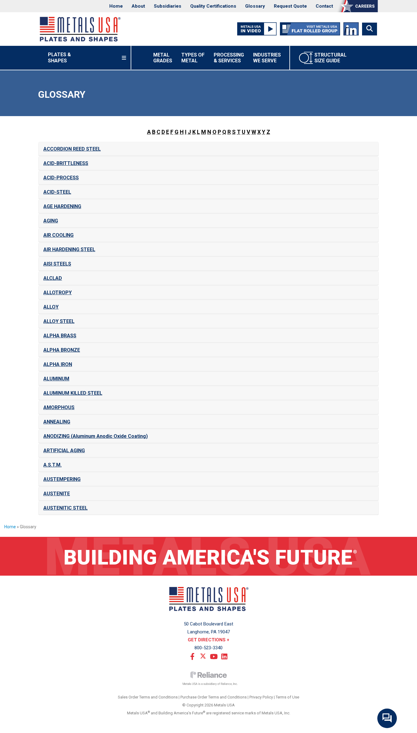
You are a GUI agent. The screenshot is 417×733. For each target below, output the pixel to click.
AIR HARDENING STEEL (69, 249)
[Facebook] (192, 656)
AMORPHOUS (58, 407)
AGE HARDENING (62, 206)
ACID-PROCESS (61, 178)
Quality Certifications (213, 6)
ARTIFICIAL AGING (64, 450)
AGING (50, 221)
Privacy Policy (261, 697)
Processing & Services (229, 58)
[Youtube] (213, 656)
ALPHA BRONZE (61, 350)
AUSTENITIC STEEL (65, 508)
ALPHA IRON (57, 364)
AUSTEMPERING (62, 479)
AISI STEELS (57, 264)
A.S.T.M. (52, 465)
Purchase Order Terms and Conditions (213, 697)
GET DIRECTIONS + (208, 640)
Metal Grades (162, 58)
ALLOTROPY (57, 292)
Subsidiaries (167, 6)
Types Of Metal (193, 58)
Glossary (255, 6)
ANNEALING (56, 422)
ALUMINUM (56, 379)
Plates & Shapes (67, 57)
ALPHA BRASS (59, 336)
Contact (324, 6)
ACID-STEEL (57, 192)
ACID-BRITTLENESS (65, 163)
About (138, 6)
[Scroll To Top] (406, 726)
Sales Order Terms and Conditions (148, 697)
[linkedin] (224, 656)
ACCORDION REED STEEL (72, 149)
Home (116, 6)
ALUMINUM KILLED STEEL (72, 393)
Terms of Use (287, 697)
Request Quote (290, 6)
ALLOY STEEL (58, 321)
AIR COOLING (58, 235)
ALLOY (51, 307)
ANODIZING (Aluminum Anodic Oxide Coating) (95, 436)
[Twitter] (203, 656)
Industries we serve (267, 58)
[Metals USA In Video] (257, 28)
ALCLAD (52, 278)
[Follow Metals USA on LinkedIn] (350, 28)
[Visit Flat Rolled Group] (310, 28)
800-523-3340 (208, 648)
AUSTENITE (56, 494)
